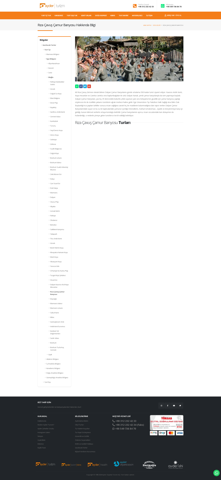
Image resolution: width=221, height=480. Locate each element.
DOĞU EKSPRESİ (101, 15)
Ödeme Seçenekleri (82, 440)
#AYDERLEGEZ (137, 15)
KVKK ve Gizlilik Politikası (84, 444)
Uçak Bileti (41, 440)
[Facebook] (168, 406)
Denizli (51, 68)
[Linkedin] (174, 406)
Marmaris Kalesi (56, 303)
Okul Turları (79, 425)
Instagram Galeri (44, 432)
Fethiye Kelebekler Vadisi (57, 83)
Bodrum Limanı (56, 158)
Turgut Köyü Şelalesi (58, 275)
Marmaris (53, 193)
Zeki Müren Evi (55, 174)
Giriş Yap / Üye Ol (174, 15)
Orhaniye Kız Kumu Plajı (59, 271)
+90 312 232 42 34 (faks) (129, 425)
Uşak (50, 354)
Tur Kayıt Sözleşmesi (83, 432)
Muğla (50, 77)
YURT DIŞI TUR (72, 15)
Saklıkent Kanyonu (57, 229)
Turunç (53, 126)
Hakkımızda (42, 421)
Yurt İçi (48, 50)
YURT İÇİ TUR (46, 15)
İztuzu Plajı (54, 202)
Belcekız (53, 225)
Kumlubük (54, 121)
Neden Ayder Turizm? (46, 425)
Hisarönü (53, 280)
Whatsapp (169, 4)
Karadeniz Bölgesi (53, 368)
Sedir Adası (54, 338)
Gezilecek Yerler (49, 45)
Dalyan (52, 197)
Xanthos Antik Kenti (57, 112)
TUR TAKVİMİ (123, 15)
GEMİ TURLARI (86, 15)
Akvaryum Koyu (56, 262)
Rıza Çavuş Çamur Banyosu (57, 293)
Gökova (53, 144)
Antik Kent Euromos (57, 326)
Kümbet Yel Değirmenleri (55, 332)
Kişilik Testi (42, 448)
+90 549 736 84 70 (173, 6)
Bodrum (53, 343)
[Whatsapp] (216, 473)
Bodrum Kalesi (55, 162)
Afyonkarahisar (54, 63)
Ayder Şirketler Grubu (46, 429)
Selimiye (53, 140)
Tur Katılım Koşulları (82, 429)
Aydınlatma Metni (81, 421)
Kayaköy (53, 107)
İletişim (40, 436)
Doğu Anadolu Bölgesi (54, 373)
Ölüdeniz (53, 220)
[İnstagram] (161, 406)
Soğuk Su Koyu (56, 94)
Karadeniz (59, 15)
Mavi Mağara (55, 98)
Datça (52, 179)
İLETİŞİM (149, 15)
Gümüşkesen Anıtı (57, 322)
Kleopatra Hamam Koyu (59, 252)
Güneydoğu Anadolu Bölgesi (57, 377)
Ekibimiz (41, 444)
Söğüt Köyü (54, 153)
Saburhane (54, 313)
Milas (52, 317)
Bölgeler (157, 25)
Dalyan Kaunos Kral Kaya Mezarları (59, 286)
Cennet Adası (55, 117)
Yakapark (53, 234)
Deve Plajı (54, 103)
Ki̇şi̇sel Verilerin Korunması (85, 452)
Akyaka (52, 206)
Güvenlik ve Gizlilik (82, 436)
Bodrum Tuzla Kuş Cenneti (57, 348)
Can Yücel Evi (55, 183)
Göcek (52, 89)
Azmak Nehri (55, 211)
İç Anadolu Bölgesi (53, 364)
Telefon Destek (143, 4)
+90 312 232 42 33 (146, 6)
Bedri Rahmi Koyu (57, 248)
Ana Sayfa (147, 25)
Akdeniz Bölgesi (52, 359)
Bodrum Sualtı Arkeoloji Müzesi (59, 168)
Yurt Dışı (48, 382)
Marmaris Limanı (56, 308)
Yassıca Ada (54, 266)
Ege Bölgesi (51, 59)
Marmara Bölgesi (52, 54)
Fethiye (53, 216)
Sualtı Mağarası (56, 149)
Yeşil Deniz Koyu (56, 130)
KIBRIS (112, 15)
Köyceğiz (53, 299)
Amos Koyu (54, 135)
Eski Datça (54, 188)
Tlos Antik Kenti (56, 239)
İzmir (50, 73)
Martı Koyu (54, 257)
